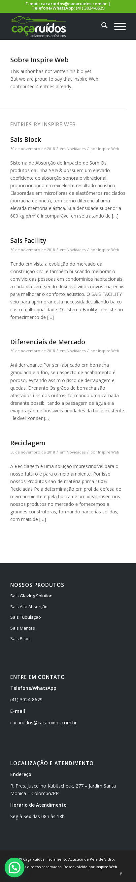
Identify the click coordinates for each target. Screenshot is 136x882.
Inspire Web (108, 148)
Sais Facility (28, 240)
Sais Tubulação (25, 617)
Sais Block (25, 139)
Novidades (76, 148)
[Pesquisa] (101, 26)
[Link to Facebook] (121, 874)
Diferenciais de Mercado (47, 342)
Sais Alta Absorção (29, 607)
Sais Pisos (20, 638)
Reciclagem (27, 443)
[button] (14, 867)
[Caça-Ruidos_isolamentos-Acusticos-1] (56, 26)
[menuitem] (101, 26)
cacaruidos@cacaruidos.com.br (74, 4)
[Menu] (117, 26)
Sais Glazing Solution (31, 596)
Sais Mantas (22, 628)
